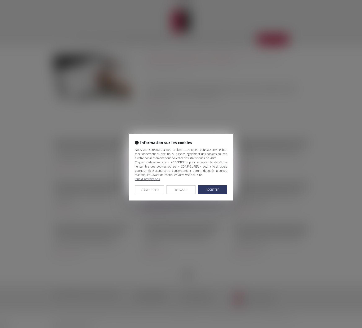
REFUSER (181, 190)
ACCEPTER (212, 189)
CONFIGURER (150, 190)
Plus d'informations (147, 179)
